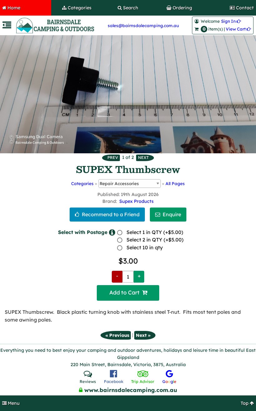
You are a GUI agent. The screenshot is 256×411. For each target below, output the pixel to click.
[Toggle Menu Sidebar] (6, 26)
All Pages (175, 183)
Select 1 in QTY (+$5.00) (154, 232)
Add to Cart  (128, 292)
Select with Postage (82, 232)
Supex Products (136, 201)
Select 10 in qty (144, 247)
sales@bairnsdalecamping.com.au (143, 25)
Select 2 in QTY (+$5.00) (155, 240)
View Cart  (238, 29)
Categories (82, 183)
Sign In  (231, 21)
